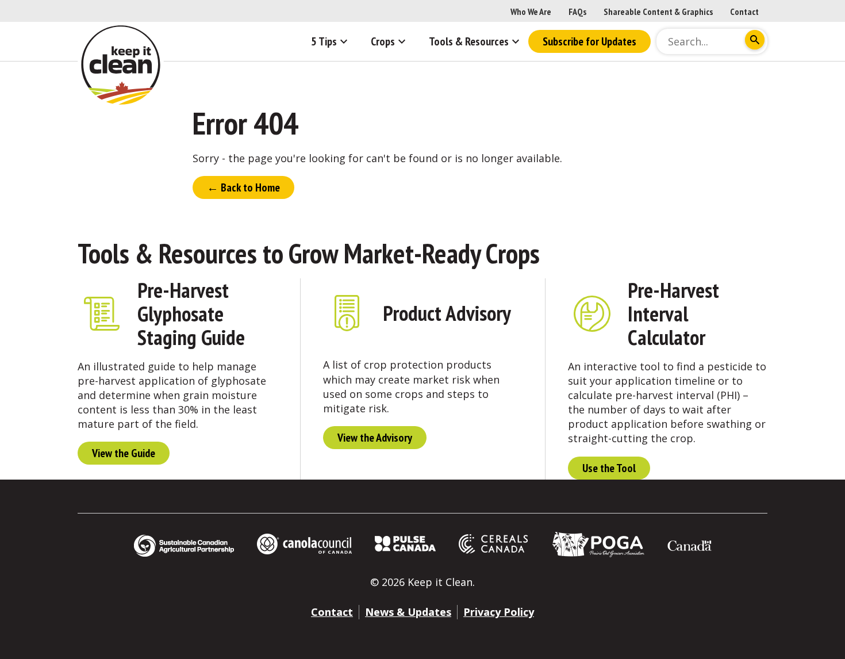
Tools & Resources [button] (469, 41)
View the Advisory (374, 437)
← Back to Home (243, 187)
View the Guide (123, 453)
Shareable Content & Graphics (658, 11)
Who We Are (530, 11)
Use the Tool (609, 468)
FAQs (577, 11)
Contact (744, 11)
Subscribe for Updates (589, 41)
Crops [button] (383, 41)
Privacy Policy (498, 612)
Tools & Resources (167, 253)
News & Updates (408, 612)
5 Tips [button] (324, 41)
